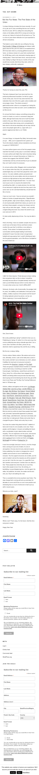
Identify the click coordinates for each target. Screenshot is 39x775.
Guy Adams (11, 404)
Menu (20, 5)
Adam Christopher (12, 393)
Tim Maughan (11, 398)
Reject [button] (19, 772)
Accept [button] (13, 772)
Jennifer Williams (27, 389)
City (5, 708)
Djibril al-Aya (27, 404)
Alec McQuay (13, 391)
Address (6, 695)
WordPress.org (7, 657)
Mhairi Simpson (26, 398)
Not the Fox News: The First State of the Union (19, 20)
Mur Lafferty (28, 400)
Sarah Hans (20, 400)
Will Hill (26, 402)
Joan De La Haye (16, 389)
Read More (26, 772)
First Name (7, 584)
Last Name (7, 590)
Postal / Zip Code (9, 715)
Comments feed (7, 653)
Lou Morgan (31, 386)
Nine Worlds (27, 436)
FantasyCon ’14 (22, 440)
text (7, 601)
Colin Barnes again (23, 393)
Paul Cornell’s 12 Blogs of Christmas (13, 46)
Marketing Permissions (11, 606)
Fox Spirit (29, 364)
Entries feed (6, 649)
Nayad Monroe (12, 400)
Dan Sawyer (21, 391)
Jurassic (21, 364)
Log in (4, 646)
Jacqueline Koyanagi (14, 407)
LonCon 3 (9, 438)
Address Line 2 (8, 701)
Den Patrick (20, 402)
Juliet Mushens (25, 407)
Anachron (15, 364)
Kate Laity (18, 398)
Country (22, 715)
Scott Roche (10, 395)
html (7, 599)
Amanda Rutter (11, 402)
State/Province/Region (27, 708)
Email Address (9, 577)
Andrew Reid (6, 389)
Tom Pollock (19, 404)
